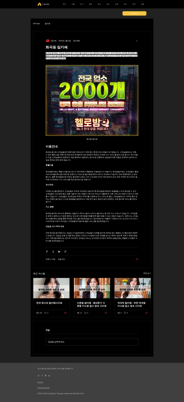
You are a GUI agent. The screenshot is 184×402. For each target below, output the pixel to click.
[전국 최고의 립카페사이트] (51, 288)
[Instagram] (38, 375)
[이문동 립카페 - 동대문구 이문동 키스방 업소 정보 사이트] (92, 288)
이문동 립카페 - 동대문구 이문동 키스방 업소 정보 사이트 (92, 304)
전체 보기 (147, 273)
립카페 (47, 24)
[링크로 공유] (65, 251)
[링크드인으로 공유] (59, 251)
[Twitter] (45, 375)
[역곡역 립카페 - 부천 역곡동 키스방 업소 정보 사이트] (133, 288)
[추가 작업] (136, 40)
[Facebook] (42, 375)
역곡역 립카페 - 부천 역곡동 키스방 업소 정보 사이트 (132, 304)
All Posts (36, 24)
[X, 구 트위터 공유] (53, 251)
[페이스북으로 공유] (47, 251)
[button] (73, 4)
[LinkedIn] (49, 375)
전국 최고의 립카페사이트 (49, 303)
